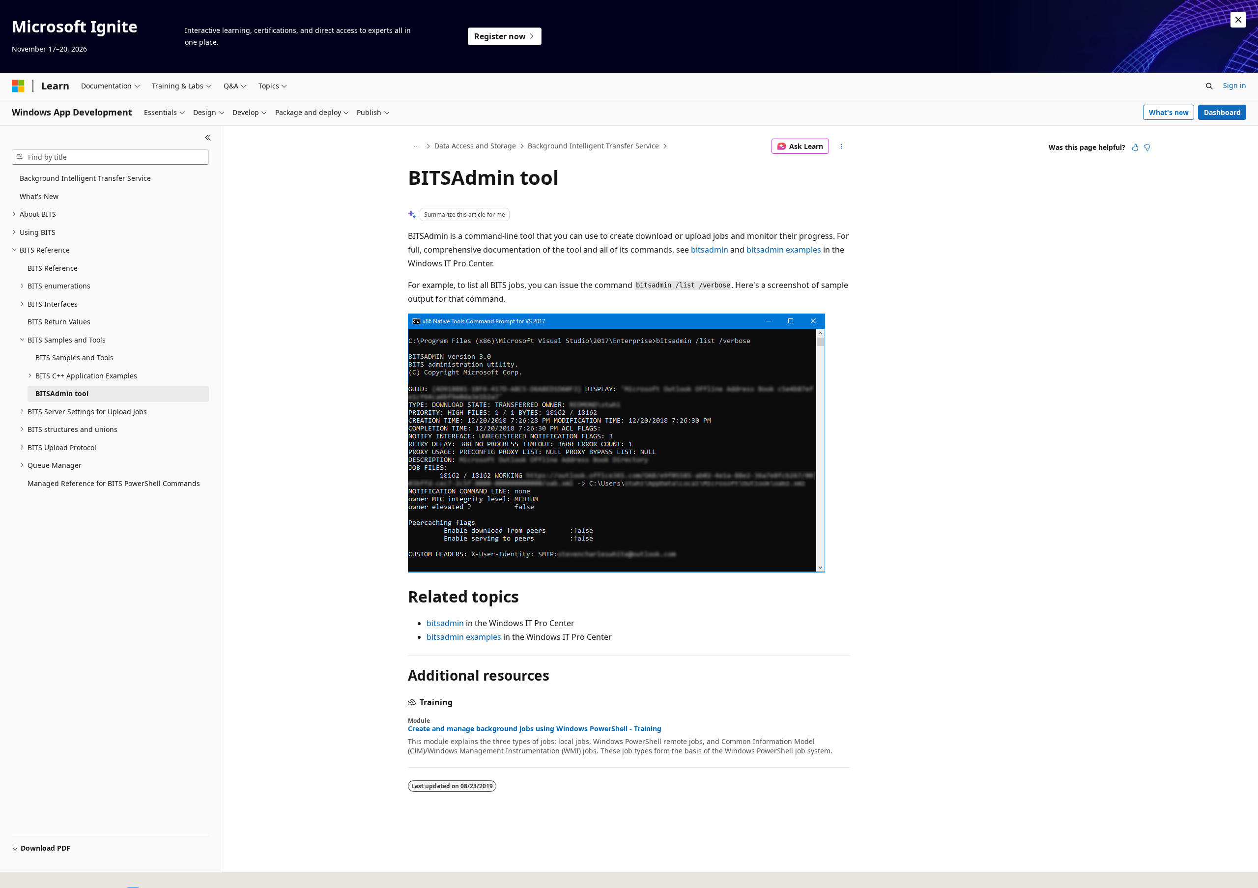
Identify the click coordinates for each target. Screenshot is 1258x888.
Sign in (1234, 85)
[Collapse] (208, 137)
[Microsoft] (18, 86)
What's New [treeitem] (39, 196)
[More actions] (841, 146)
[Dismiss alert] (1238, 20)
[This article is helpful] (1135, 147)
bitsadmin (709, 249)
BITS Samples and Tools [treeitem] (74, 357)
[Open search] (1209, 86)
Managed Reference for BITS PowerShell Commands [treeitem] (114, 483)
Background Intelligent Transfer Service (593, 145)
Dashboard (1222, 112)
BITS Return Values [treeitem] (59, 321)
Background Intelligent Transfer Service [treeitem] (85, 178)
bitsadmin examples (783, 249)
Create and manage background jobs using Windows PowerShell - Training (534, 728)
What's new (1169, 112)
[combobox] (110, 157)
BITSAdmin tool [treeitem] (61, 393)
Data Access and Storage (475, 145)
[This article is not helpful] (1147, 147)
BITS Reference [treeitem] (53, 268)
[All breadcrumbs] (416, 146)
